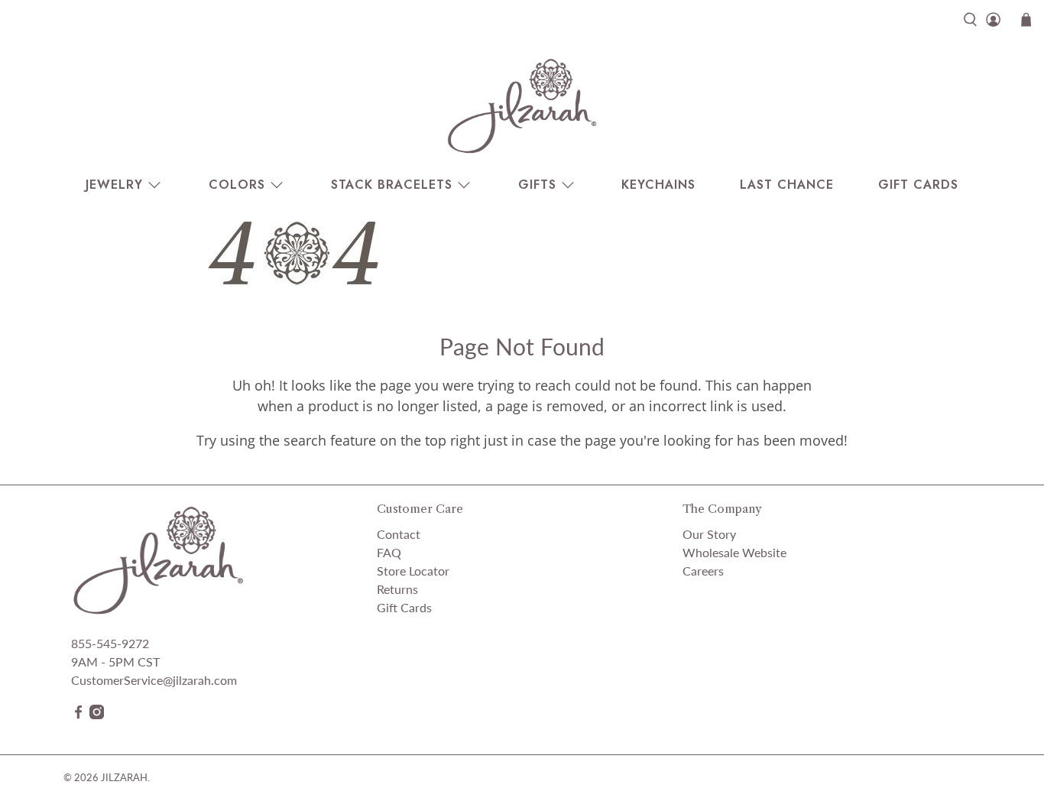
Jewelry (114, 184)
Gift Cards (918, 184)
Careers (703, 570)
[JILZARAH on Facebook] (78, 714)
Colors (237, 184)
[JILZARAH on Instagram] (96, 714)
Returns (397, 589)
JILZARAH (124, 777)
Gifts (537, 184)
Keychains (658, 184)
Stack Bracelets (391, 184)
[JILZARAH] (522, 105)
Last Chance (787, 184)
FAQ (389, 552)
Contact (398, 534)
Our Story (709, 534)
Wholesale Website (734, 552)
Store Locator (413, 570)
